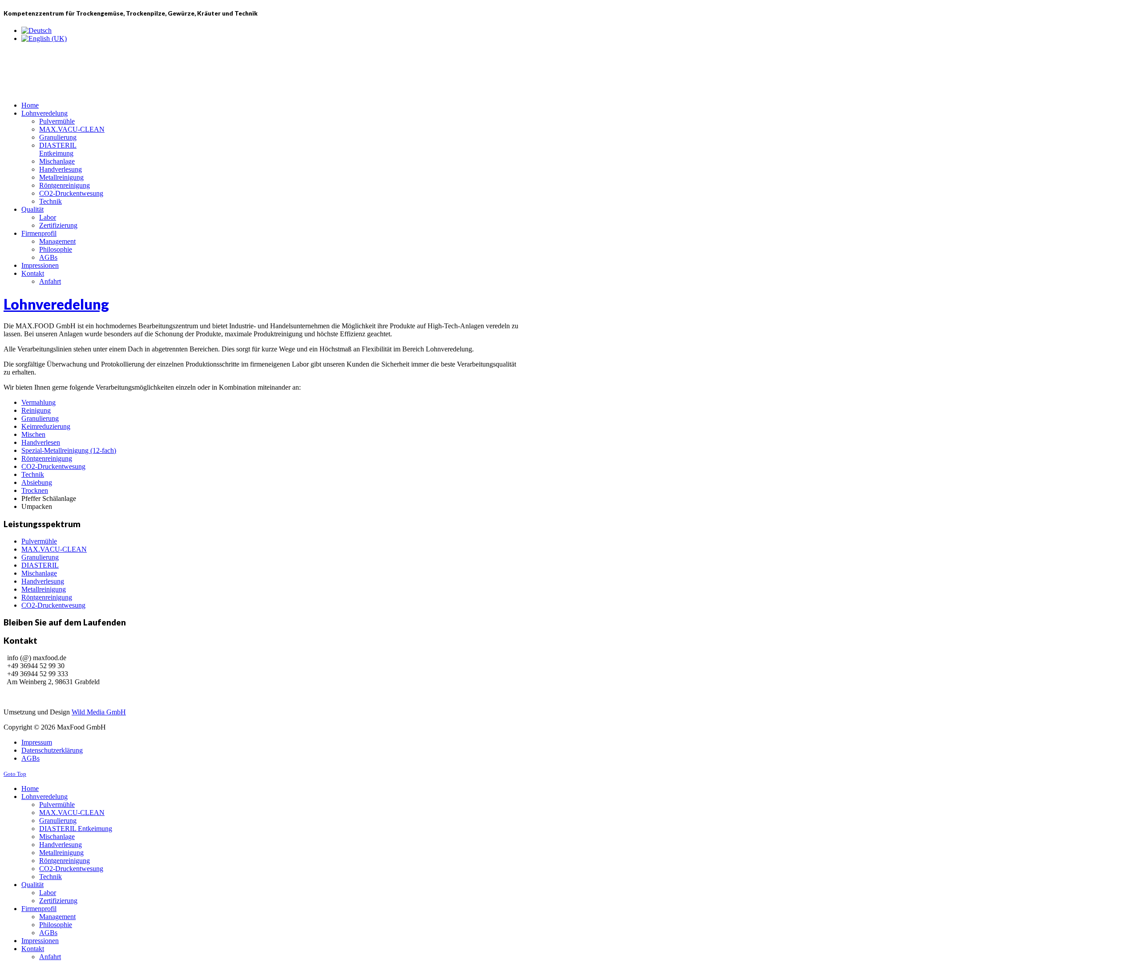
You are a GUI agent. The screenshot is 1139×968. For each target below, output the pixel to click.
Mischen (33, 434)
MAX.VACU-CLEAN (54, 549)
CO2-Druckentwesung (53, 466)
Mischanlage (39, 573)
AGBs (30, 758)
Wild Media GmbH (99, 712)
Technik (32, 474)
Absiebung (36, 482)
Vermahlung (38, 402)
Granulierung (40, 418)
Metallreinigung (43, 589)
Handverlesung (42, 581)
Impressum (36, 742)
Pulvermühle (39, 541)
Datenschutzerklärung (52, 750)
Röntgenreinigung (46, 458)
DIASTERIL (40, 565)
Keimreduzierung (45, 426)
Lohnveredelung (56, 304)
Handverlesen (40, 442)
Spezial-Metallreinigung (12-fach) (68, 450)
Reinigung (36, 410)
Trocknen (34, 490)
